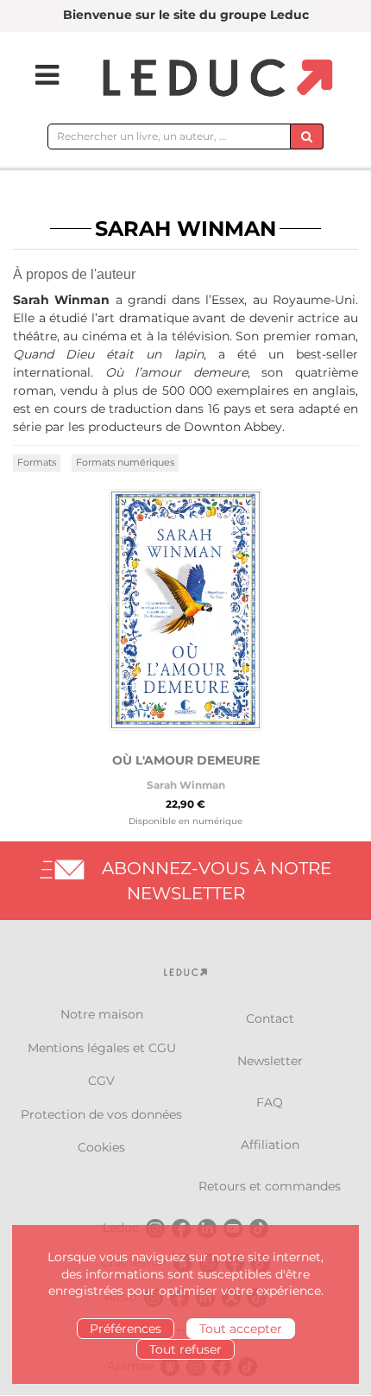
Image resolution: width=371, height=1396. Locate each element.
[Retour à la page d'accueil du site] (215, 79)
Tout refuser (185, 1349)
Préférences (125, 1328)
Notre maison (101, 1014)
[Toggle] (36, 75)
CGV (101, 1080)
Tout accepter (240, 1328)
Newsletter (270, 1061)
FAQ (269, 1102)
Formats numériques (125, 462)
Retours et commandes (269, 1186)
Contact (270, 1018)
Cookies (101, 1147)
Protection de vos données (101, 1114)
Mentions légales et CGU (102, 1048)
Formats (36, 462)
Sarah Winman (186, 784)
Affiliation (270, 1144)
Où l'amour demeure (186, 760)
